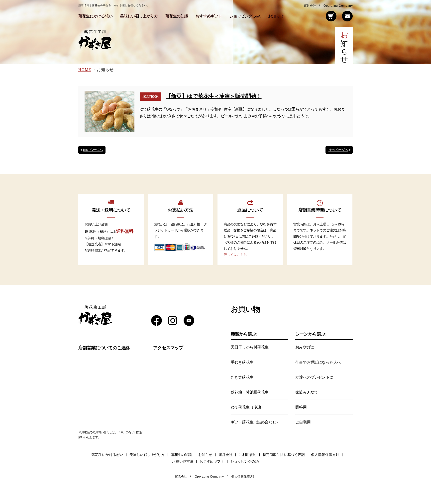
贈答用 (301, 407)
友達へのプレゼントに (314, 377)
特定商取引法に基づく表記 (284, 454)
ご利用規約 (247, 454)
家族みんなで (306, 392)
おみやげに (304, 347)
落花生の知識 (176, 16)
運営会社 (310, 5)
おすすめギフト (209, 16)
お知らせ (275, 16)
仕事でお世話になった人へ (318, 362)
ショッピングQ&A (245, 16)
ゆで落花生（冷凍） (248, 407)
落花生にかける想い (95, 16)
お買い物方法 (182, 461)
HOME (84, 70)
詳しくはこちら (235, 255)
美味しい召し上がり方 (139, 16)
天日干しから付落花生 (250, 347)
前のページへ (93, 150)
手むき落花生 (242, 362)
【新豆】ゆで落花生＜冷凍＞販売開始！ (214, 96)
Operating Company (338, 5)
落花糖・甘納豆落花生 (250, 392)
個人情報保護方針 (325, 454)
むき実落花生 (242, 377)
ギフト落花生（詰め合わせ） (255, 422)
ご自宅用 (303, 422)
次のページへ (338, 150)
